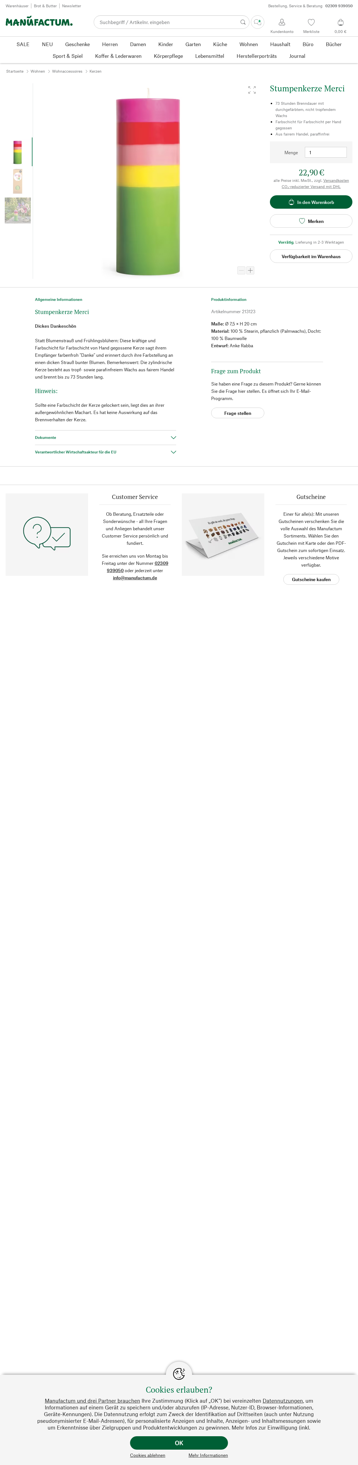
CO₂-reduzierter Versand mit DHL (311, 186)
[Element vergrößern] (250, 270)
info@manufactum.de (135, 577)
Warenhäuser (17, 5)
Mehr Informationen (208, 1455)
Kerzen (96, 71)
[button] (252, 90)
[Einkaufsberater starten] (257, 22)
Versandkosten (336, 180)
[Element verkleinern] (241, 270)
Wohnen (37, 71)
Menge (291, 152)
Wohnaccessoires (67, 71)
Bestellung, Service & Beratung (310, 5)
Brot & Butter (45, 5)
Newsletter (71, 5)
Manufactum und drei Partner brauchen (92, 1400)
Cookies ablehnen (147, 1455)
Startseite (14, 71)
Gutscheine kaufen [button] (311, 579)
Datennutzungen (283, 1400)
